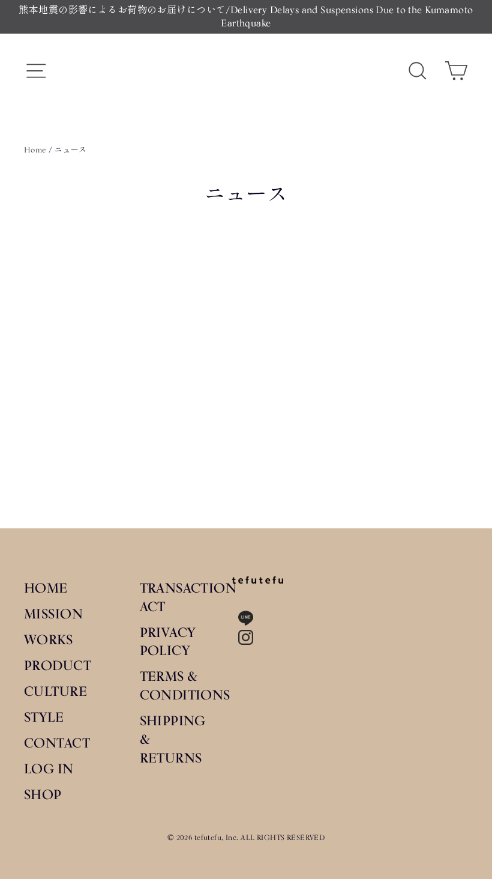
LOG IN (49, 768)
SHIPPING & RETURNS (173, 739)
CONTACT (57, 743)
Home (35, 149)
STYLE (44, 717)
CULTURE (55, 691)
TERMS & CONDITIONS (177, 685)
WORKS (48, 639)
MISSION (53, 613)
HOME (46, 588)
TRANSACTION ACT (177, 597)
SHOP (43, 794)
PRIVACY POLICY (168, 641)
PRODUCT (57, 665)
